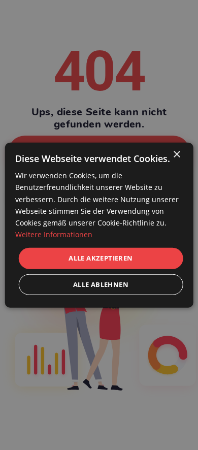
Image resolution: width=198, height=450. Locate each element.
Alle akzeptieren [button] (101, 258)
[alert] (99, 225)
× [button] (176, 154)
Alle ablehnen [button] (100, 283)
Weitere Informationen (53, 234)
